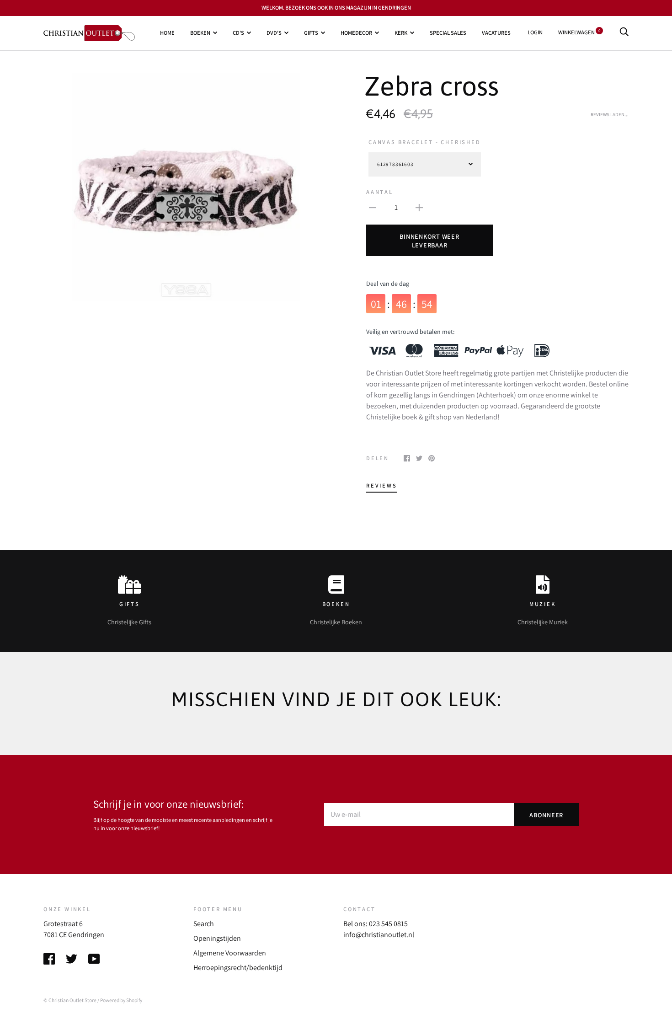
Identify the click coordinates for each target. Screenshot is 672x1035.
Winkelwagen (579, 32)
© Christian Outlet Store (69, 1000)
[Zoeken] (624, 32)
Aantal (379, 192)
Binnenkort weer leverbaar (429, 240)
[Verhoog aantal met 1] (419, 207)
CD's (238, 33)
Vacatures (496, 33)
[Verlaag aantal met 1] (372, 207)
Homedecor (356, 33)
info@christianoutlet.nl (378, 934)
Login (535, 32)
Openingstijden (217, 938)
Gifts (311, 33)
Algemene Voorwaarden (229, 953)
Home (167, 33)
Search (203, 923)
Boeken (200, 33)
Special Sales (448, 33)
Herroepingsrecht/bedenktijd (238, 967)
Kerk (401, 33)
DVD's (274, 33)
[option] (186, 187)
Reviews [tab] (381, 485)
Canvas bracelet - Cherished (424, 142)
